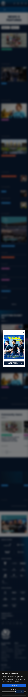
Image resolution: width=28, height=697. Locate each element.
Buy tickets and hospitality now (13, 363)
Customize (14, 689)
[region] (14, 684)
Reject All (14, 694)
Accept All (14, 685)
